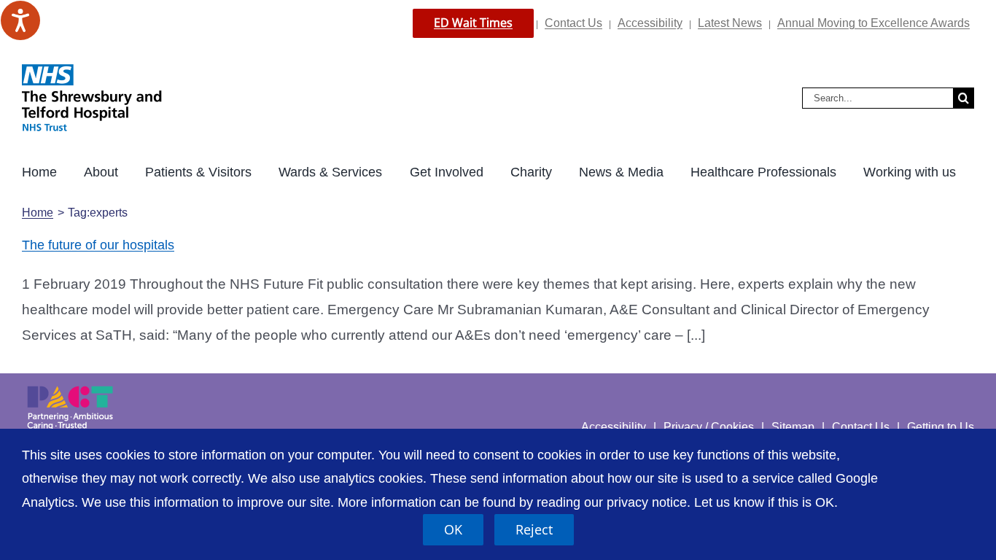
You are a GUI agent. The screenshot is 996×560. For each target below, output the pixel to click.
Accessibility (650, 23)
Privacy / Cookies (709, 427)
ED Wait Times (473, 23)
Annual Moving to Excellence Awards (873, 23)
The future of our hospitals (98, 245)
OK (453, 529)
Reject (534, 529)
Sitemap (792, 427)
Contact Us (573, 23)
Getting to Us (940, 427)
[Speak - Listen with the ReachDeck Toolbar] (20, 20)
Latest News (730, 23)
